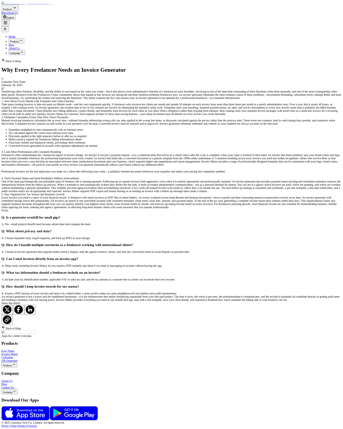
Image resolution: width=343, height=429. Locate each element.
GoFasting (7, 357)
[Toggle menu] (5, 23)
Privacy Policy (9, 425)
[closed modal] (5, 29)
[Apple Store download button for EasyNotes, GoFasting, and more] (25, 419)
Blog (4, 12)
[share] (7, 310)
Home (12, 36)
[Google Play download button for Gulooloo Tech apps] (74, 419)
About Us (12, 12)
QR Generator (9, 360)
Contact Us (7, 387)
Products (14, 41)
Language (15, 53)
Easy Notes (7, 350)
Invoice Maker (9, 354)
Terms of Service (27, 425)
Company (8, 392)
